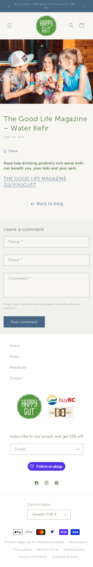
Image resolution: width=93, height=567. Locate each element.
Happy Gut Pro (27, 542)
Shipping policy (74, 549)
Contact (16, 378)
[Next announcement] (84, 6)
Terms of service (48, 549)
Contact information (33, 556)
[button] (9, 25)
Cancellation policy (65, 556)
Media (14, 357)
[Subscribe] (77, 449)
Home (15, 346)
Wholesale (18, 367)
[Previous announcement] (9, 6)
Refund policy (78, 542)
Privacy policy (22, 549)
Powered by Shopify (51, 542)
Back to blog (50, 203)
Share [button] (13, 151)
